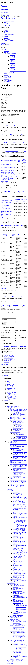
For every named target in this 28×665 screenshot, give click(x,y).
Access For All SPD (17, 493)
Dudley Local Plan (14, 492)
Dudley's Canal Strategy (15, 462)
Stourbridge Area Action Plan (19, 573)
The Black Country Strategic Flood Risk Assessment (19, 571)
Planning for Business (18, 615)
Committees (6, 52)
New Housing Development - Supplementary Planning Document (20, 543)
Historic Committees (11, 53)
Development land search (18, 577)
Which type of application (19, 644)
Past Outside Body (7, 200)
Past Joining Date (17, 200)
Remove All (6, 12)
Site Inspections (16, 430)
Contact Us (6, 362)
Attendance (23, 346)
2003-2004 (12, 69)
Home (5, 49)
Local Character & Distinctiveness (18, 481)
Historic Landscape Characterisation (18, 465)
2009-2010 (12, 61)
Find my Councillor (8, 358)
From (11, 134)
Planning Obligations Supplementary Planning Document (18, 563)
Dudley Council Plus (8, 355)
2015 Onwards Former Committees (18, 71)
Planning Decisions (17, 629)
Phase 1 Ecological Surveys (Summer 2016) (21, 551)
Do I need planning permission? (17, 642)
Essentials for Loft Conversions (20, 426)
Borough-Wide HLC (17, 469)
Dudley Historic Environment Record (18, 464)
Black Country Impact (12, 396)
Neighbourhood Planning (16, 579)
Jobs (5, 22)
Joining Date (21, 191)
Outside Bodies (7, 77)
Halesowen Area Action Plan (19, 532)
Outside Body (7, 191)
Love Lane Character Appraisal (20, 456)
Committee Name (5, 234)
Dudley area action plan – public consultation (21, 527)
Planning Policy (10, 490)
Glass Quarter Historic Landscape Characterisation (19, 472)
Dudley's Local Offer (12, 399)
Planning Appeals (14, 619)
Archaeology (13, 442)
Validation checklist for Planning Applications (18, 651)
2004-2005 (12, 68)
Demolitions (15, 433)
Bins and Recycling (11, 392)
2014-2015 (12, 55)
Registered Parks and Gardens (17, 484)
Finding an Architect (14, 617)
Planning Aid (10, 489)
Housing (9, 393)
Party (3, 134)
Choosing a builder (17, 429)
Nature (20, 234)
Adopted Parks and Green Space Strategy (19, 495)
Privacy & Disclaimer (9, 356)
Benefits (8, 382)
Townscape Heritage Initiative (17, 488)
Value (24, 305)
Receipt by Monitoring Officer (16, 225)
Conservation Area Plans (18, 446)
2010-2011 (12, 60)
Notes (22, 296)
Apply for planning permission (17, 640)
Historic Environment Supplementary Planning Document (18, 539)
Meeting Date (13, 234)
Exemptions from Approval (19, 414)
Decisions (6, 75)
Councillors (6, 51)
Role (25, 151)
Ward (5, 142)
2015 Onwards (10, 72)
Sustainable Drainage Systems (14, 661)
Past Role (19, 160)
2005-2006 (12, 67)
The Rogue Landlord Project (19, 621)
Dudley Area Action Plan (18, 522)
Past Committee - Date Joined (8, 160)
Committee (14, 346)
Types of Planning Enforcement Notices (17, 623)
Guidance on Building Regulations (18, 410)
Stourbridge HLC (17, 476)
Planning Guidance (17, 591)
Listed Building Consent (21, 649)
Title (13, 296)
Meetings (6, 73)
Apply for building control (16, 420)
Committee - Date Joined (12, 151)
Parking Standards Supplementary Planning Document (18, 559)
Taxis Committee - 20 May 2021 (8, 167)
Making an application (18, 428)
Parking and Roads (11, 391)
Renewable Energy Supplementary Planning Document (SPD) (18, 567)
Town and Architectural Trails (17, 486)
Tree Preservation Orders (21, 605)
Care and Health (10, 384)
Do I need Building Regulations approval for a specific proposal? (19, 423)
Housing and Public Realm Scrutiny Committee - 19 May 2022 (8, 174)
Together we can (10, 397)
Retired (16, 125)
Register (2, 44)
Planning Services (11, 583)
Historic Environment (12, 441)
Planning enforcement (15, 620)
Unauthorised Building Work (19, 440)
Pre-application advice (18, 655)
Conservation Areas (14, 448)
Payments (6, 23)
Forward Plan (7, 81)
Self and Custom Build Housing (14, 660)
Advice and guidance (15, 432)
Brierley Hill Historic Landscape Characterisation (19, 467)
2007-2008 (12, 64)
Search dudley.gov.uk (9, 21)
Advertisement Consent (21, 645)
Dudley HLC (16, 470)
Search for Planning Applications (17, 625)
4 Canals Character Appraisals (20, 452)
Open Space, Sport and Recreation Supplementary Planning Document (19, 555)
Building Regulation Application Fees (17, 412)
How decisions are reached (19, 588)
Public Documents (8, 76)
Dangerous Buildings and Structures (18, 409)
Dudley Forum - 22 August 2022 (8, 170)
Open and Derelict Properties (19, 438)
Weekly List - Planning (15, 639)
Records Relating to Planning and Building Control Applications (19, 594)
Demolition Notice (20, 434)
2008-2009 (12, 63)
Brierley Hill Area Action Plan (20, 506)
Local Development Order (19, 653)
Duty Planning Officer (18, 601)
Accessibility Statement (9, 359)
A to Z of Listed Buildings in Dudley (18, 480)
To (22, 134)
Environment (10, 385)
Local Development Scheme (19, 545)
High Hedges (19, 604)
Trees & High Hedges (18, 603)
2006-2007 (12, 65)
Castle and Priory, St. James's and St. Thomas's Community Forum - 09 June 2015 (9, 178)
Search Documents (8, 80)
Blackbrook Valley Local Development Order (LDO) (19, 502)
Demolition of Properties (21, 436)
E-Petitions (6, 79)
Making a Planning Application (17, 631)
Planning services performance (17, 659)
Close (2, 12)
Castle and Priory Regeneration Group (5, 206)
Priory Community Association (5, 209)
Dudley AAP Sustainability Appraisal (21, 525)
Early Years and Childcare (13, 395)
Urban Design (10, 663)
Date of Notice (4, 225)
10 (6, 181)
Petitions (15, 589)
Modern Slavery (7, 360)
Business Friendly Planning (16, 616)
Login (7, 44)
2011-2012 (12, 59)
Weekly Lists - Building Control (17, 418)
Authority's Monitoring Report (20, 497)
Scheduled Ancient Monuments (17, 485)
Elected (6, 125)
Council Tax (9, 381)
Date (5, 296)
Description (16, 305)
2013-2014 (12, 56)
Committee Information (18, 600)
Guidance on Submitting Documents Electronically (19, 635)
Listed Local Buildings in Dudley (17, 482)
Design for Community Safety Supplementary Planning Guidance (20, 515)
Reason (24, 125)
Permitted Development (21, 437)
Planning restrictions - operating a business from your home (20, 598)
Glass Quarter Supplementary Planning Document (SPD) (19, 530)
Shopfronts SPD (16, 569)
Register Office (10, 387)
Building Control (11, 408)
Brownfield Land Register (13, 406)
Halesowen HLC (17, 474)
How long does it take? (18, 637)
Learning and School (11, 388)
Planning (9, 389)
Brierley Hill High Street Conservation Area (18, 450)
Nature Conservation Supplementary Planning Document (18, 548)
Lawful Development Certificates (21, 647)
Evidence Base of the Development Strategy (21, 520)
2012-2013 (12, 57)
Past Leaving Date (24, 161)
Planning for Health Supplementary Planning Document (18, 535)
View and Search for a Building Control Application (17, 416)
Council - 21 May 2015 (6, 164)
